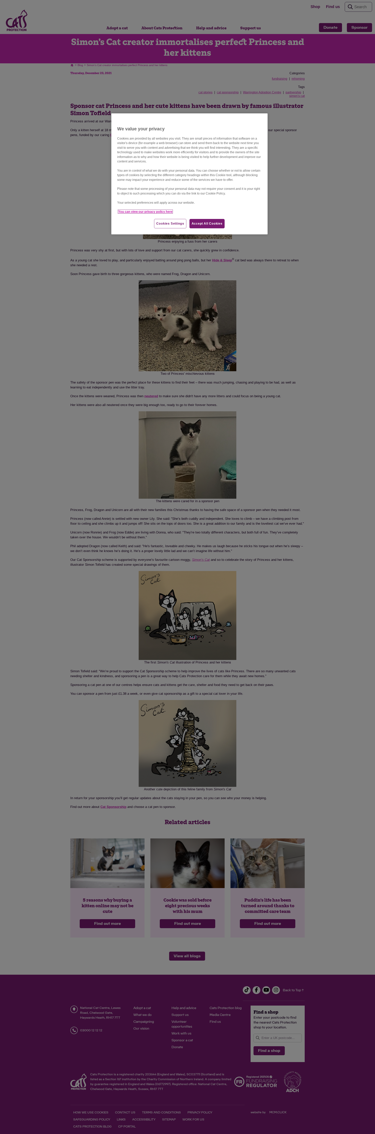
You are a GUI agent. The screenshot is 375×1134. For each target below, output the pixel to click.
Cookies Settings (170, 223)
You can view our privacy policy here (145, 211)
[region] (189, 173)
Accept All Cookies (207, 223)
